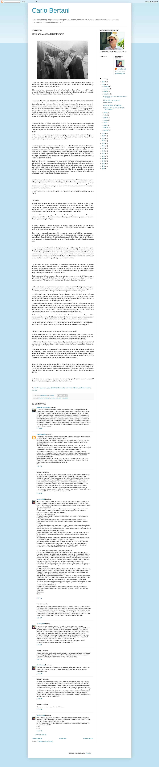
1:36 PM (39, 466)
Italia (60, 398)
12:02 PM (39, 673)
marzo (106, 125)
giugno (106, 117)
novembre (107, 89)
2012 (103, 151)
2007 (103, 163)
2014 (103, 146)
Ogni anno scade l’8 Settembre (112, 105)
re (67, 398)
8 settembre (41, 398)
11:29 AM (39, 428)
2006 (103, 166)
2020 (103, 84)
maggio (106, 120)
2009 (103, 158)
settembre (107, 94)
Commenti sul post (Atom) (45, 741)
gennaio (106, 130)
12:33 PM (39, 709)
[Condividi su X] (62, 395)
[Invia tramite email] (58, 395)
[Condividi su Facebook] (64, 395)
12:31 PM (39, 731)
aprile (105, 122)
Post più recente (37, 738)
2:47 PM (39, 598)
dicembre (106, 86)
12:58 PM (39, 493)
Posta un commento (40, 735)
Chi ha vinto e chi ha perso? (111, 100)
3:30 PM (39, 659)
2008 (103, 161)
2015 (103, 143)
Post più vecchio (88, 738)
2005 (103, 168)
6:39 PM (39, 618)
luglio (105, 115)
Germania (52, 398)
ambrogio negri (41, 434)
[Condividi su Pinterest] (66, 395)
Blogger (88, 753)
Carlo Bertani (51, 10)
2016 (103, 141)
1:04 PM (39, 645)
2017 (103, 138)
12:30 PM (39, 698)
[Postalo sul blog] (60, 395)
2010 (103, 156)
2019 (103, 133)
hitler (57, 398)
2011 (103, 153)
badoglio (47, 398)
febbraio (106, 127)
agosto (106, 112)
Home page (62, 738)
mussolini (64, 398)
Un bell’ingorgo (107, 103)
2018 (103, 136)
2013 (103, 148)
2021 (103, 82)
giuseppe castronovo (43, 407)
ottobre (106, 91)
